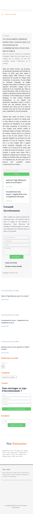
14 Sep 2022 (4, 341)
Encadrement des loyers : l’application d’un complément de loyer (16, 194)
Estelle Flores (13, 290)
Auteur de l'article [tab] (11, 263)
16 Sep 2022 (4, 315)
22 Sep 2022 (4, 290)
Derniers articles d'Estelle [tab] (13, 266)
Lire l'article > (9, 186)
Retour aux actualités (10, 14)
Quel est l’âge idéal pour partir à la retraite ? (16, 181)
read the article (5, 299)
